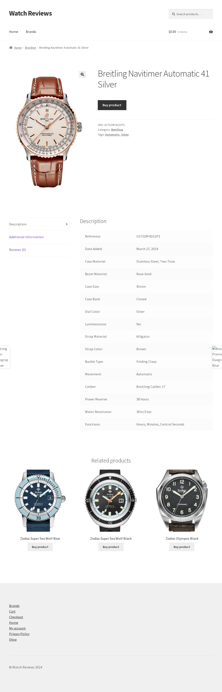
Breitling (30, 48)
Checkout (16, 617)
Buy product (112, 105)
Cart (12, 611)
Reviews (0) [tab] (17, 249)
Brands (31, 31)
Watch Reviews (30, 13)
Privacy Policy (19, 634)
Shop (13, 639)
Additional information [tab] (26, 237)
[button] (82, 74)
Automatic (112, 134)
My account (17, 628)
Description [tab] (17, 224)
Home (13, 31)
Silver (125, 134)
